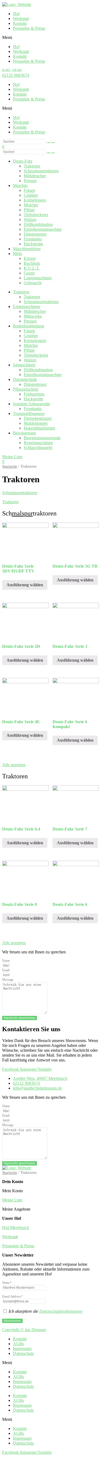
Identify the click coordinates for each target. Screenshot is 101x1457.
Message (7, 980)
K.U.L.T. (32, 268)
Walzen (30, 219)
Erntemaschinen (26, 306)
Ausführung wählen (24, 584)
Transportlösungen (28, 413)
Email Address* (12, 1296)
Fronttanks (33, 239)
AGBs (18, 1343)
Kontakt (20, 23)
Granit (29, 273)
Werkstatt (21, 18)
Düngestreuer (35, 234)
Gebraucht (32, 282)
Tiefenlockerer (36, 214)
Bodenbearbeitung (28, 326)
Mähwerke (33, 316)
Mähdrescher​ (35, 175)
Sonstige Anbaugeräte (31, 403)
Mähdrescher (35, 311)
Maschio (20, 185)
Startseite (9, 466)
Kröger (30, 258)
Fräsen (29, 190)
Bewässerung (24, 433)
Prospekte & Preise (29, 28)
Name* (6, 1283)
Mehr (17, 253)
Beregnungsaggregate (42, 438)
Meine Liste (12, 1200)
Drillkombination (38, 224)
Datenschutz (23, 1353)
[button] (50, 37)
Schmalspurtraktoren (41, 301)
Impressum (22, 1348)
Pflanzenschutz (26, 389)
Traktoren (32, 166)
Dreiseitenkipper (38, 418)
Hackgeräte (33, 244)
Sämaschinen (24, 365)
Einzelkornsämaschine (43, 374)
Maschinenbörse (27, 248)
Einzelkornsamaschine (43, 229)
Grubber (31, 195)
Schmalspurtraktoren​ (41, 171)
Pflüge (29, 209)
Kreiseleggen (35, 200)
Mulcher (31, 205)
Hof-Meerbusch (15, 1227)
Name (6, 961)
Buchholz (32, 263)
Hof (16, 13)
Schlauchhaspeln (38, 447)
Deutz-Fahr (22, 161)
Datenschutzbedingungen (60, 1311)
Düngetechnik (25, 379)
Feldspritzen (34, 394)
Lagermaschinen (38, 278)
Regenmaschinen (38, 442)
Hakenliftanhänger (39, 428)
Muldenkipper (36, 423)
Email (5, 970)
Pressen (30, 180)
